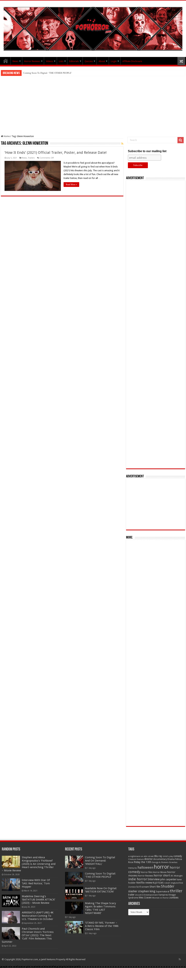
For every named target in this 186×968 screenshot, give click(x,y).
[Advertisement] (93, 103)
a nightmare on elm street (141, 856)
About (102, 61)
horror (161, 867)
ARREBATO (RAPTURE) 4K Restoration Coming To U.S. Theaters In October (37, 916)
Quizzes (89, 61)
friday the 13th (142, 862)
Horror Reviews (32, 61)
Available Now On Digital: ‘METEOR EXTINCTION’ (101, 890)
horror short (162, 875)
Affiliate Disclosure (132, 61)
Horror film (146, 872)
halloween (145, 867)
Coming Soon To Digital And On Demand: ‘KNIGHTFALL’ (100, 861)
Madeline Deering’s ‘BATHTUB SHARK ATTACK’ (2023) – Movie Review (38, 899)
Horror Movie (160, 872)
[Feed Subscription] (122, 143)
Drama (171, 859)
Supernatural (162, 891)
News (15, 61)
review (148, 882)
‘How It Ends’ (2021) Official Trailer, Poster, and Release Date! (56, 152)
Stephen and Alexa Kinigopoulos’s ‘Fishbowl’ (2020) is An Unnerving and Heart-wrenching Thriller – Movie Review (28, 864)
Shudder (167, 886)
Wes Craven (145, 897)
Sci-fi (138, 887)
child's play (168, 856)
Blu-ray (158, 856)
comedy (177, 856)
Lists (61, 61)
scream (145, 887)
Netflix (140, 882)
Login (114, 61)
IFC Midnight (177, 875)
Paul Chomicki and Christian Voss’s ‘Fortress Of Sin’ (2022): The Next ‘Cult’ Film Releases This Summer (28, 935)
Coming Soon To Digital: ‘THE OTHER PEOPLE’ (47, 73)
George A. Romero (160, 862)
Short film (154, 886)
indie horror (137, 879)
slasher (133, 891)
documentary (160, 859)
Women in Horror (160, 898)
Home (6, 136)
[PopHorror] (93, 28)
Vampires (163, 895)
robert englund (171, 883)
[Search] (180, 140)
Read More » (71, 184)
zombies (173, 897)
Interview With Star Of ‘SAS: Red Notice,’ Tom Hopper (36, 883)
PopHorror (5, 61)
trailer (131, 894)
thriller (176, 890)
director (148, 859)
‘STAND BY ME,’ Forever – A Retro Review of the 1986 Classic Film (101, 926)
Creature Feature (136, 859)
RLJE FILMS (158, 882)
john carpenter (168, 879)
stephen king (146, 891)
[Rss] (179, 959)
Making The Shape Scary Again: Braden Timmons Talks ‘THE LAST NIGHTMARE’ (100, 908)
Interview (154, 879)
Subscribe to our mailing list (147, 151)
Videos (49, 61)
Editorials (74, 61)
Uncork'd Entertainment (146, 895)
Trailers (31, 158)
